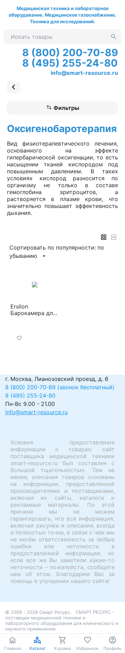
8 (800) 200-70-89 (70, 52)
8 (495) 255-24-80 (70, 63)
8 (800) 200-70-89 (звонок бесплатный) (60, 387)
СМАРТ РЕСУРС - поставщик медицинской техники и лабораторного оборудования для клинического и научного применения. (61, 620)
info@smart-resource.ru (84, 72)
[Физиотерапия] (13, 87)
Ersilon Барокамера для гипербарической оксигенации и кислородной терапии (34, 309)
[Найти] (113, 36)
